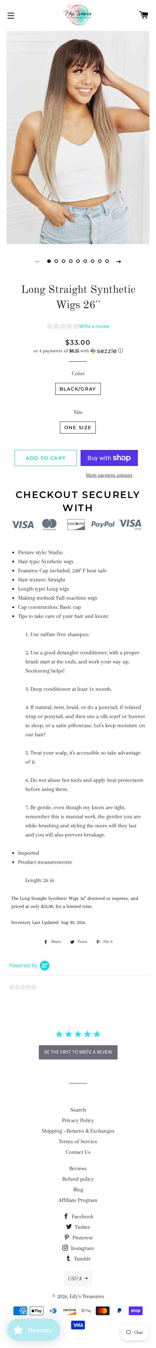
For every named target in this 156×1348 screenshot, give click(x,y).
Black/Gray (78, 389)
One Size (77, 427)
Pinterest (82, 1237)
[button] (78, 351)
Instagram (82, 1248)
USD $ (75, 1278)
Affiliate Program (78, 1200)
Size (78, 412)
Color (78, 373)
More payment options (109, 475)
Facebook (81, 1216)
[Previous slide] (37, 261)
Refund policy (78, 1179)
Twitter (81, 1227)
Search (78, 1109)
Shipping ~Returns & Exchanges (78, 1131)
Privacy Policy (78, 1120)
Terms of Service (78, 1141)
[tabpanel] (78, 136)
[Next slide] (119, 261)
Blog (78, 1189)
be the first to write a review (78, 1052)
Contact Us (78, 1152)
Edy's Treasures (87, 1296)
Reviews (78, 1168)
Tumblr (82, 1258)
